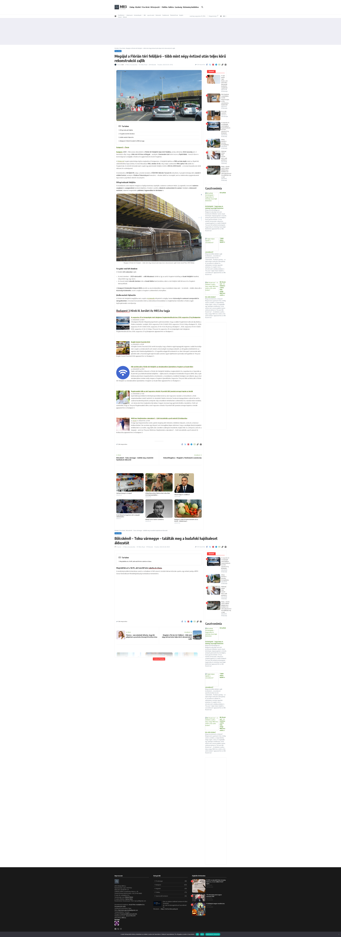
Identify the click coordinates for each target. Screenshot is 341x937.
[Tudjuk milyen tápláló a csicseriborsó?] (211, 244)
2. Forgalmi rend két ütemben (127, 133)
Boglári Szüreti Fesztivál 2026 (140, 342)
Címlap (131, 7)
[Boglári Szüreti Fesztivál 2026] (123, 348)
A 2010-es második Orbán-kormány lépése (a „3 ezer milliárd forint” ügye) (216, 881)
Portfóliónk (121, 15)
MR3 (123, 6)
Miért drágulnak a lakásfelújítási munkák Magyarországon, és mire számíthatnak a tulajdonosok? (225, 99)
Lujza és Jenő (150, 15)
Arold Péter (132, 904)
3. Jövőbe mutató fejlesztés (126, 137)
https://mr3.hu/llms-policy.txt (169, 909)
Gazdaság (178, 7)
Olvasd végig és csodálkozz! (182, 494)
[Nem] (339, 934)
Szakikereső (165, 15)
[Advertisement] (170, 31)
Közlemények (137, 15)
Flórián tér (121, 161)
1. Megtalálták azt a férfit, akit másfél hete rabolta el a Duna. (135, 561)
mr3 (122, 64)
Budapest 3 (123, 310)
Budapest (119, 152)
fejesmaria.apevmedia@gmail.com (128, 910)
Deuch (120, 17)
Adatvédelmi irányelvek (212, 934)
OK (197, 934)
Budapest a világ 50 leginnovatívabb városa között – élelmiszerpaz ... (186, 520)
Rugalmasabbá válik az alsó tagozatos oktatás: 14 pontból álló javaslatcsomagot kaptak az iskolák (162, 391)
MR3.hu (124, 917)
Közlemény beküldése (191, 7)
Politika (164, 7)
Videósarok (129, 15)
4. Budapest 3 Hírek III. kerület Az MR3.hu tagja (131, 141)
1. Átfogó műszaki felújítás (126, 130)
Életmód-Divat (174, 15)
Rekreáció (158, 15)
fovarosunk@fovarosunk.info (128, 914)
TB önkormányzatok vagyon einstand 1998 (214, 895)
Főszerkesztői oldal (120, 906)
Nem (202, 934)
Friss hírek (146, 7)
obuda (134, 420)
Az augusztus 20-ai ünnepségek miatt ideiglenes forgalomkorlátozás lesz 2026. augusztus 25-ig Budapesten (165, 317)
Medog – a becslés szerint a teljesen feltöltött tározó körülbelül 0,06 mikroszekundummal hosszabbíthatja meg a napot (226, 172)
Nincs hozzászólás (132, 64)
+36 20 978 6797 (131, 916)
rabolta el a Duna (155, 568)
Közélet (138, 7)
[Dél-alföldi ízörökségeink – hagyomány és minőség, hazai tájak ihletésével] (211, 198)
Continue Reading (159, 659)
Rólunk (125, 17)
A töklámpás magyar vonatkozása (215, 903)
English (181, 15)
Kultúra (171, 7)
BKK (145, 15)
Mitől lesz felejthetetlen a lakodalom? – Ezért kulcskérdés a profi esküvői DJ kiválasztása (159, 418)
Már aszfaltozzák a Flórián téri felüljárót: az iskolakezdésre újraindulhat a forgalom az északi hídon (162, 367)
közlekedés (151, 298)
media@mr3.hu (140, 904)
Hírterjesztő (155, 7)
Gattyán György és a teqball (124, 493)
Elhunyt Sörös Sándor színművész (154, 519)
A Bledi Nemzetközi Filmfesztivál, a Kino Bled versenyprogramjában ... (157, 494)
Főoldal (117, 48)
